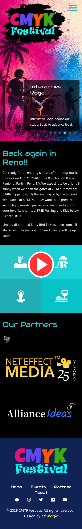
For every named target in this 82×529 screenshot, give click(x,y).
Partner (62, 487)
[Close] (78, 146)
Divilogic (49, 516)
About (41, 492)
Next (6, 114)
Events (38, 487)
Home (16, 487)
